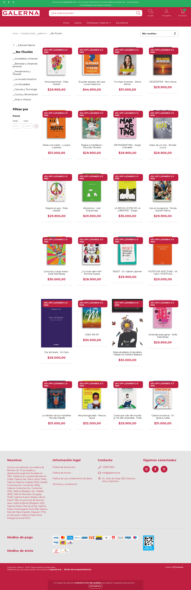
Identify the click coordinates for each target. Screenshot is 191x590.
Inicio (66, 22)
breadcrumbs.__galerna (33, 33)
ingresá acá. (55, 569)
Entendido (95, 586)
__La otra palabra (21, 84)
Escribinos (122, 22)
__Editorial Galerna (25, 45)
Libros (78, 22)
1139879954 (108, 467)
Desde (15, 121)
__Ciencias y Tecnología (25, 89)
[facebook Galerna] (9, 2)
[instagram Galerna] (4, 2)
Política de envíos (62, 472)
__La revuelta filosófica (24, 79)
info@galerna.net (111, 472)
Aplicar (36, 126)
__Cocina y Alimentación (25, 94)
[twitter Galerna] (13, 2)
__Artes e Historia (22, 99)
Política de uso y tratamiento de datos (72, 478)
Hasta (25, 121)
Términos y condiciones (65, 484)
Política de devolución (64, 467)
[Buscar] (138, 13)
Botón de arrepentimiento (77, 569)
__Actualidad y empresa (25, 58)
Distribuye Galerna (98, 22)
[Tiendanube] (174, 567)
